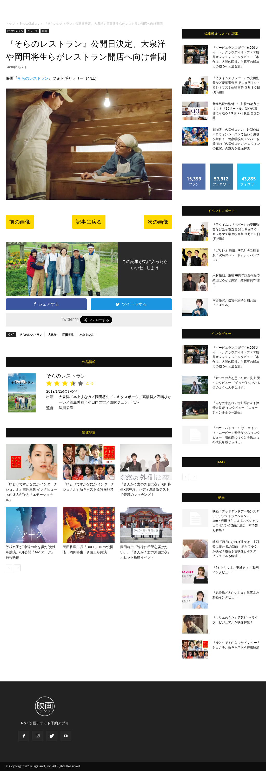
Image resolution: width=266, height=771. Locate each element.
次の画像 (158, 222)
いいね (194, 165)
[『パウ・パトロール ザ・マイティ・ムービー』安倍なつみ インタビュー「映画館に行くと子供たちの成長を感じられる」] (195, 435)
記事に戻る (89, 222)
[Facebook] (23, 736)
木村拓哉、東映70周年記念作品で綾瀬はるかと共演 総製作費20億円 (236, 280)
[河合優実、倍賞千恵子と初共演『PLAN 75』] (195, 307)
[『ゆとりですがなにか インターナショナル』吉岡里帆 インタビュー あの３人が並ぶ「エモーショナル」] (31, 462)
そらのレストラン (33, 78)
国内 (44, 31)
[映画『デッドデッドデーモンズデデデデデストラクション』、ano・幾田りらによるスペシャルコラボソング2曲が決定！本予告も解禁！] (195, 518)
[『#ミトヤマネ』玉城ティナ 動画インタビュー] (195, 574)
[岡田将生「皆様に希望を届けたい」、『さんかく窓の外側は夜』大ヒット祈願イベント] (146, 525)
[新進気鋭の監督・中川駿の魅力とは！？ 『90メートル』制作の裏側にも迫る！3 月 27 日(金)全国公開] (195, 111)
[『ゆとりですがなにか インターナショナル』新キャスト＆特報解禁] (89, 462)
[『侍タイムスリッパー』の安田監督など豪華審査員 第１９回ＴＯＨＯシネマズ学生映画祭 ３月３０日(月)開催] (195, 85)
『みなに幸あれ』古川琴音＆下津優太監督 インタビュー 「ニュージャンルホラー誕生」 (235, 407)
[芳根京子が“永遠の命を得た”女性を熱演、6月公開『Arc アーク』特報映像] (31, 525)
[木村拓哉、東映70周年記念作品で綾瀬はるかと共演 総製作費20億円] (195, 282)
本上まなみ (86, 334)
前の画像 (19, 222)
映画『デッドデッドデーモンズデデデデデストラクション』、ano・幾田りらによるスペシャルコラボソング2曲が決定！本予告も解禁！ (235, 521)
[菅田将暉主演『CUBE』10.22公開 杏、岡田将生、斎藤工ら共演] (89, 525)
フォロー (221, 165)
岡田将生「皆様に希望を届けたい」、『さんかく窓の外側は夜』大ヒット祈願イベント (145, 552)
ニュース (32, 31)
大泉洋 (52, 334)
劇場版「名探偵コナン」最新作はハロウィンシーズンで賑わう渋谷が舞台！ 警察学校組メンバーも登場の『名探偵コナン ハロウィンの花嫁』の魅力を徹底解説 (236, 139)
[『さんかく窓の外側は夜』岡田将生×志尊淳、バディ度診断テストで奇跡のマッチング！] (146, 462)
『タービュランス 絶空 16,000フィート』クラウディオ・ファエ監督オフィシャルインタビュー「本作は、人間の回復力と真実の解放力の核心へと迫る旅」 (235, 57)
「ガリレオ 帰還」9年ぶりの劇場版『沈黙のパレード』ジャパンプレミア (235, 255)
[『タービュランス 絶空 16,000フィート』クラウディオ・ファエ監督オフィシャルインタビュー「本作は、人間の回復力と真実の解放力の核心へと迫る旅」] (195, 54)
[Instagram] (37, 736)
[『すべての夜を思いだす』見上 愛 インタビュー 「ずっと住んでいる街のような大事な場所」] (195, 385)
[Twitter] (51, 736)
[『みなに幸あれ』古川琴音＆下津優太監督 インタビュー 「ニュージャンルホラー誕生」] (195, 410)
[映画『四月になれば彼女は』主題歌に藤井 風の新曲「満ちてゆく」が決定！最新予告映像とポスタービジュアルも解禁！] (195, 549)
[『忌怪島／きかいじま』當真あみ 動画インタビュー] (195, 599)
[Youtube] (66, 736)
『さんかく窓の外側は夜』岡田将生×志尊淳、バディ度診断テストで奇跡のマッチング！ (145, 489)
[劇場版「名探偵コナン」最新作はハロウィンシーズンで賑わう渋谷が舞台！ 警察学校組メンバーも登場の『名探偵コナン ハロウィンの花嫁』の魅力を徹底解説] (195, 136)
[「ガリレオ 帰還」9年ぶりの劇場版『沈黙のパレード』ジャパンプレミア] (195, 257)
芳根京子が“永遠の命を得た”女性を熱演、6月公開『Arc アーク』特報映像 (31, 552)
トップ (10, 23)
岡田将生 (68, 334)
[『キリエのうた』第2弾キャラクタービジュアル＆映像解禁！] (195, 624)
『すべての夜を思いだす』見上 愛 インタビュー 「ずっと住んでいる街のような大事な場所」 (236, 382)
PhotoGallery (29, 23)
